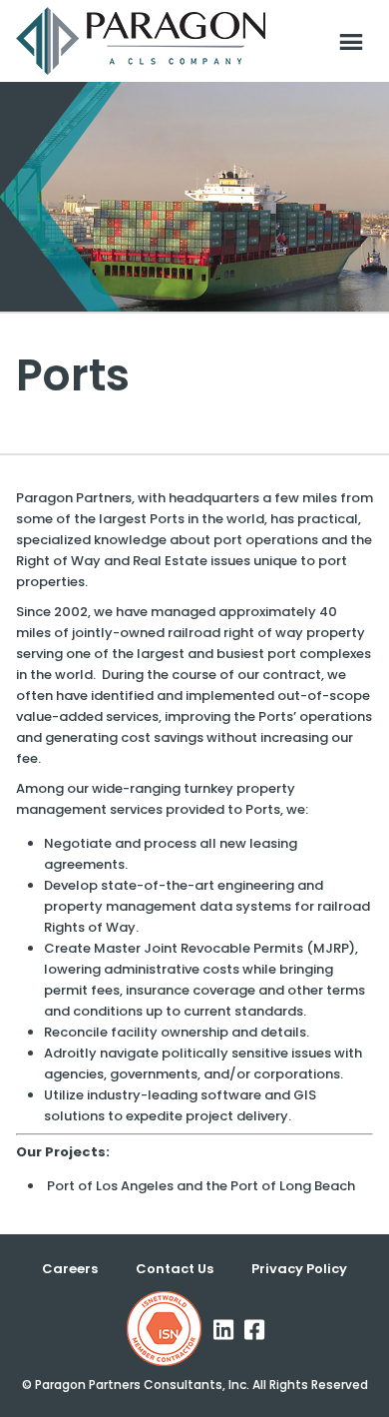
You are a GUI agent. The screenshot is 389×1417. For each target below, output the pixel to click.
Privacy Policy (299, 1268)
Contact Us (174, 1268)
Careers (70, 1268)
